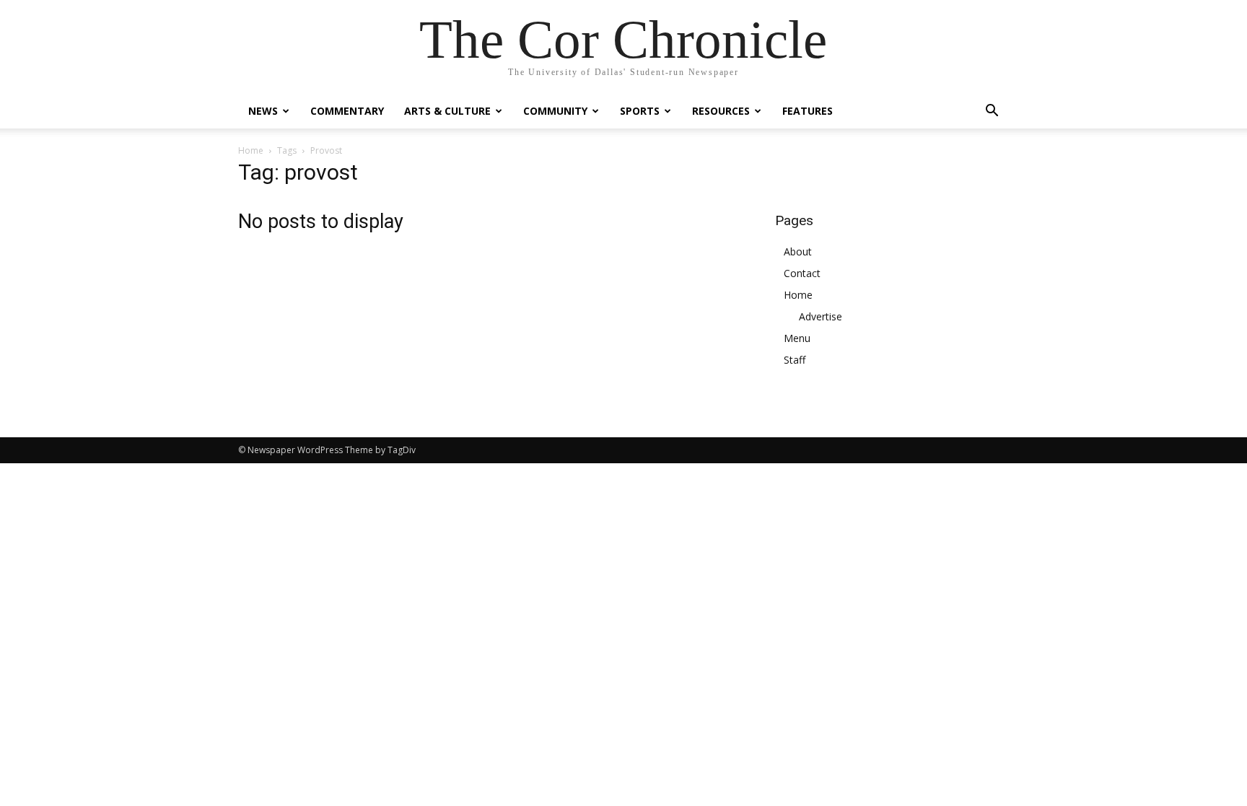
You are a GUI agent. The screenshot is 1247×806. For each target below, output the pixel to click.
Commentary (347, 111)
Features (807, 111)
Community (555, 111)
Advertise (820, 316)
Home (250, 150)
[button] (991, 112)
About (798, 251)
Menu (797, 338)
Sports (640, 111)
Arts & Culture (447, 111)
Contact (802, 273)
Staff (794, 360)
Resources (721, 111)
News (263, 111)
